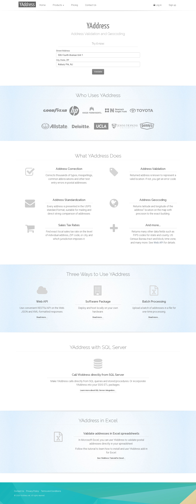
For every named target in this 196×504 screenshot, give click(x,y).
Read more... (42, 317)
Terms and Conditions (51, 491)
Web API (158, 242)
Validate (98, 71)
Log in (158, 5)
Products (58, 5)
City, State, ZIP (62, 60)
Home (42, 5)
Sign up (172, 5)
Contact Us (90, 5)
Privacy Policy (32, 491)
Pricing (74, 5)
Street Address (63, 51)
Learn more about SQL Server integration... (98, 390)
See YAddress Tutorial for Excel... (111, 458)
